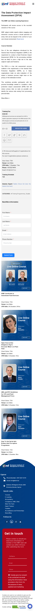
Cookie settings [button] (6, 607)
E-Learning (8, 497)
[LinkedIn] (11, 521)
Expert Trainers (9, 506)
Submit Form (8, 255)
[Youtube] (20, 521)
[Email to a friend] (9, 140)
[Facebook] (7, 521)
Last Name (6, 221)
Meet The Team (9, 504)
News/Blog (8, 513)
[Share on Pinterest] (19, 135)
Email (4, 230)
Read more (20, 39)
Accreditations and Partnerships (14, 511)
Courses (7, 495)
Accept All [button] (15, 606)
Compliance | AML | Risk (12, 501)
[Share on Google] (14, 135)
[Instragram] (16, 521)
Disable (28, 193)
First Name (6, 212)
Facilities (7, 508)
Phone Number (7, 239)
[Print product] (4, 140)
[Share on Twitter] (9, 135)
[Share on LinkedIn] (24, 135)
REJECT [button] (23, 607)
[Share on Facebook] (4, 135)
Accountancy (9, 499)
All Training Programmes (18, 193)
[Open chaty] (30, 606)
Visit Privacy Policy (23, 603)
